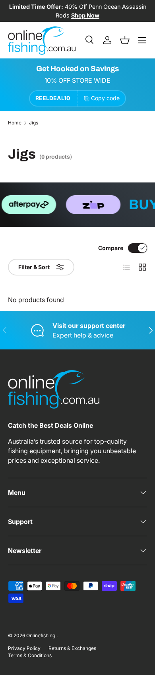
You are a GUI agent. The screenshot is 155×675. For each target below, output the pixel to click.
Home (14, 122)
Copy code (105, 98)
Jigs (33, 122)
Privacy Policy (24, 648)
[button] (125, 40)
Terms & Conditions (30, 655)
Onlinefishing (41, 635)
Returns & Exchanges (72, 648)
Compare (110, 247)
